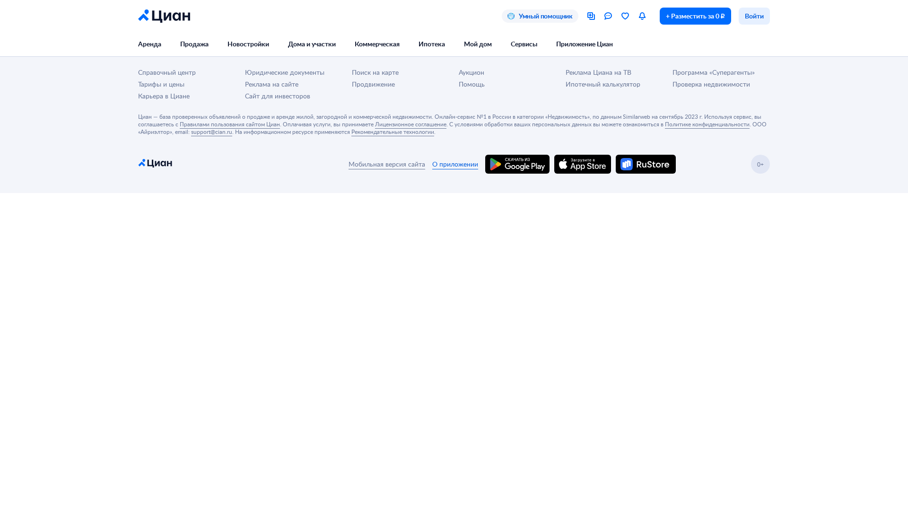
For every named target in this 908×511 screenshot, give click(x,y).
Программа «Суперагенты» (713, 72)
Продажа (194, 43)
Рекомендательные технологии (392, 131)
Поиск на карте (375, 72)
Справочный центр (167, 72)
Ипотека (432, 43)
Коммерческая (377, 43)
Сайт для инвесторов (277, 95)
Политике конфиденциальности (707, 124)
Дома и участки (312, 43)
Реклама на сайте (271, 83)
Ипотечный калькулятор (603, 83)
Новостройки (248, 43)
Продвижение (373, 83)
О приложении (455, 163)
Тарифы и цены (161, 83)
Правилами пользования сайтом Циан (230, 124)
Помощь (472, 83)
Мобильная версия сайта (387, 163)
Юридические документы (284, 72)
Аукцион (471, 72)
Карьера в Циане (164, 95)
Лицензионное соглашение (410, 124)
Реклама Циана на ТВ (598, 72)
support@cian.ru (211, 131)
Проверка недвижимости (711, 83)
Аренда (149, 43)
